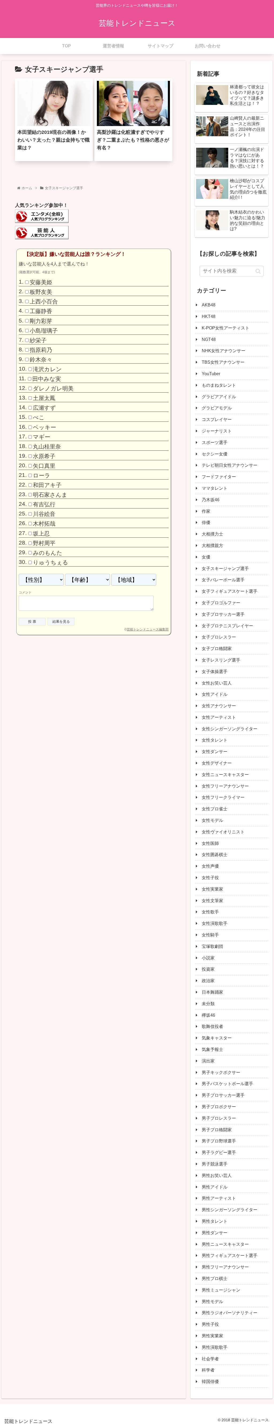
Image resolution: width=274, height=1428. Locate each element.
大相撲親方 (212, 545)
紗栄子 (38, 340)
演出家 (208, 1061)
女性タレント (214, 740)
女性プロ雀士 (214, 809)
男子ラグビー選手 (219, 1152)
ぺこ (39, 417)
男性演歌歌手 (214, 1347)
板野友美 (41, 292)
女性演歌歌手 (214, 923)
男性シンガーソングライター (229, 1209)
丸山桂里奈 (47, 446)
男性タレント (214, 1221)
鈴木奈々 (41, 359)
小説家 (208, 958)
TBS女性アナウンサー (223, 362)
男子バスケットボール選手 (227, 1083)
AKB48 (208, 305)
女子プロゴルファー (221, 603)
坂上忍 (41, 533)
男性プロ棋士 (214, 1278)
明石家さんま (50, 495)
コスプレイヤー (217, 419)
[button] (258, 271)
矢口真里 (44, 466)
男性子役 (210, 1324)
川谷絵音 (44, 514)
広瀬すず (44, 408)
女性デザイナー (217, 763)
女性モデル (212, 820)
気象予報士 (212, 1049)
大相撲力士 (212, 534)
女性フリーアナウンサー (225, 786)
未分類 (208, 1003)
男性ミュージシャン (221, 1290)
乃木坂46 (210, 499)
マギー (41, 437)
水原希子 (44, 456)
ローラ (41, 475)
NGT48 (209, 339)
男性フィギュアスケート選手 (229, 1255)
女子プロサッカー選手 (223, 614)
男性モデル (212, 1301)
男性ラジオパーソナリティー (229, 1313)
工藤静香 (41, 311)
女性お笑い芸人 (217, 683)
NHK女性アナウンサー (223, 350)
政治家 (208, 980)
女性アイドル (214, 694)
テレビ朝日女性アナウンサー (229, 465)
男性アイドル (214, 1187)
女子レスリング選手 (221, 660)
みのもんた (47, 553)
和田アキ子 (47, 485)
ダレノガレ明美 (53, 388)
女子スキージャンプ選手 (225, 568)
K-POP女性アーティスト (225, 328)
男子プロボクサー (219, 1106)
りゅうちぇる (50, 562)
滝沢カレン (47, 369)
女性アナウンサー (219, 706)
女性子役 (210, 877)
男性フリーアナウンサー (225, 1267)
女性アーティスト (219, 717)
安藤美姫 (41, 282)
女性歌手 (210, 912)
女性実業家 (212, 889)
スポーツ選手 (214, 442)
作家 (206, 511)
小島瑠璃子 (44, 330)
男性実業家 (212, 1336)
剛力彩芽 (41, 321)
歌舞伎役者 (212, 1026)
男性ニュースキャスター (225, 1244)
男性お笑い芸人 (217, 1175)
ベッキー (44, 427)
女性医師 (210, 843)
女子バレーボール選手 (223, 580)
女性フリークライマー (223, 797)
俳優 (206, 522)
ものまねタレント (219, 385)
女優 (206, 557)
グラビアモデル (217, 408)
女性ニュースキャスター (225, 774)
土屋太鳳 (44, 398)
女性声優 (210, 866)
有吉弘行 (44, 504)
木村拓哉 (44, 524)
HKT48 (208, 316)
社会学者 (210, 1359)
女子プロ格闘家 (217, 648)
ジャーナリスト (217, 431)
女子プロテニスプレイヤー (227, 626)
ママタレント (214, 488)
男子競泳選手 (214, 1164)
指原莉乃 (41, 350)
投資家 (208, 969)
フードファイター (219, 476)
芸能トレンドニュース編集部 (148, 629)
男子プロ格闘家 (217, 1129)
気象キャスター (217, 1038)
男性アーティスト (219, 1198)
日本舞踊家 (212, 992)
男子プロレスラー (219, 1118)
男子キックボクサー (221, 1072)
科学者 (208, 1370)
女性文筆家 (212, 900)
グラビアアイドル (219, 396)
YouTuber (211, 373)
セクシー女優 (214, 454)
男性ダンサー (214, 1232)
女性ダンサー (214, 751)
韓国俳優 (210, 1381)
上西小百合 (44, 301)
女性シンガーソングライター (229, 729)
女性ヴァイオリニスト (223, 832)
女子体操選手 (214, 671)
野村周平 (44, 543)
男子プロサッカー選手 (223, 1095)
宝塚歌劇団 (212, 946)
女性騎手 (210, 935)
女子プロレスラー (219, 637)
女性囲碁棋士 (214, 854)
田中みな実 (46, 379)
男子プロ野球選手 (219, 1141)
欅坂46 (208, 1015)
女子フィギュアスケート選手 (229, 591)
